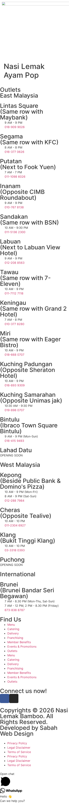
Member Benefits (19, 642)
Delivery (13, 633)
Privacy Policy (17, 743)
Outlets (12, 651)
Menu (11, 624)
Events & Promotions (21, 646)
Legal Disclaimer (18, 747)
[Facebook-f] (4, 698)
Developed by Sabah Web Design (28, 730)
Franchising (15, 638)
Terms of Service (19, 752)
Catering (13, 629)
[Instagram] (13, 698)
